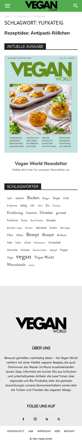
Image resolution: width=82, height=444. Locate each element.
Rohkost (61, 235)
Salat (9, 242)
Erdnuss (57, 206)
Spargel (53, 250)
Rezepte (48, 235)
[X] (58, 419)
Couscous (12, 205)
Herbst (24, 220)
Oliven (19, 235)
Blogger (46, 198)
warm (31, 265)
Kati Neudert (37, 220)
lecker (53, 228)
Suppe (64, 250)
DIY (32, 206)
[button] (7, 6)
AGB (30, 431)
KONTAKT (69, 431)
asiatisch (19, 198)
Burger (56, 198)
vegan (23, 257)
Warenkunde (16, 265)
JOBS (57, 431)
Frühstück (31, 213)
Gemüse (46, 213)
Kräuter (29, 228)
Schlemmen (39, 243)
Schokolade (54, 242)
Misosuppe (65, 228)
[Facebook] (23, 419)
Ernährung (15, 213)
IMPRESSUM (44, 431)
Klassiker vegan (14, 228)
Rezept (32, 235)
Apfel (9, 198)
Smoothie (12, 250)
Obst (10, 235)
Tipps (10, 257)
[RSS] (47, 419)
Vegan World (44, 257)
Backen (33, 198)
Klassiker (51, 220)
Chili (66, 198)
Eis (48, 205)
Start (7, 16)
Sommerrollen (40, 250)
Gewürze (12, 220)
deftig (23, 205)
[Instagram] (35, 419)
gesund (61, 213)
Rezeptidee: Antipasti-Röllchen (37, 33)
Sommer (25, 250)
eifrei (40, 206)
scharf (27, 242)
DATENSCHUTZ (15, 431)
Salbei (18, 243)
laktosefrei (41, 228)
